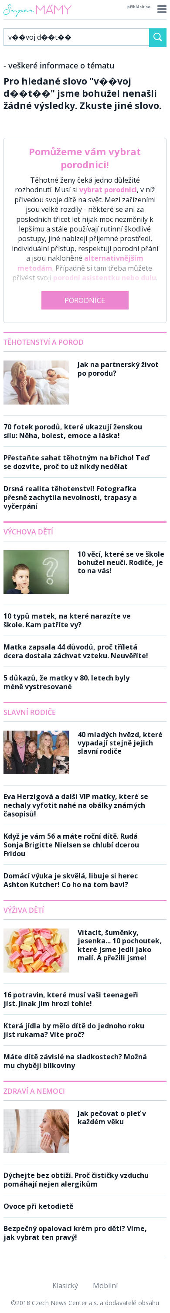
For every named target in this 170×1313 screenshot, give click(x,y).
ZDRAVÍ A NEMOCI (34, 1091)
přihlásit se (138, 7)
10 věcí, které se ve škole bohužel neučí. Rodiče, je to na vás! (121, 562)
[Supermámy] (37, 17)
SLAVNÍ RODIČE (29, 712)
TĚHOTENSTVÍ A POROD (43, 342)
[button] (161, 9)
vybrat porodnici (108, 189)
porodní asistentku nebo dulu (104, 277)
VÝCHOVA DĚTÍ (28, 532)
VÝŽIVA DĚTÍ (23, 910)
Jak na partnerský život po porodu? (118, 369)
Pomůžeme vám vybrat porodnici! (85, 158)
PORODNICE (85, 300)
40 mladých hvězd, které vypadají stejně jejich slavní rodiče (120, 743)
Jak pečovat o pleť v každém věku (112, 1117)
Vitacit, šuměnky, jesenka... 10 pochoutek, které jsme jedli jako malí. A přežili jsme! (120, 945)
